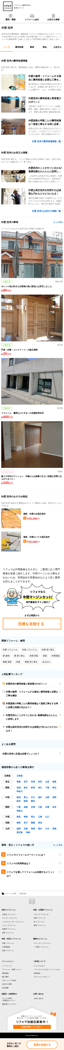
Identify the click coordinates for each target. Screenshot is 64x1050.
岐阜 (19, 800)
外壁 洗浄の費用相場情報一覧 (46, 141)
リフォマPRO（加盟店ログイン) (8, 999)
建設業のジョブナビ (9, 1004)
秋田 (40, 781)
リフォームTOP (10, 893)
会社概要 (5, 988)
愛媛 (33, 822)
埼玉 (40, 787)
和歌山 (20, 810)
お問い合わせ (38, 998)
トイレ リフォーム (8, 925)
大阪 (40, 806)
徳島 (19, 822)
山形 (47, 781)
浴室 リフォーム (8, 933)
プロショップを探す (9, 980)
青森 (19, 781)
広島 (40, 816)
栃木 (26, 787)
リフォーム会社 (32, 19)
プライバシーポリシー (42, 977)
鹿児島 (20, 832)
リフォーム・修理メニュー (11, 969)
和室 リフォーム (40, 918)
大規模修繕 (6, 947)
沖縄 (28, 832)
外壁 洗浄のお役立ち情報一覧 (46, 210)
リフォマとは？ (39, 966)
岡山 (33, 816)
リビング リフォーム (41, 914)
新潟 (19, 797)
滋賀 (26, 806)
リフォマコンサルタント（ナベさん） (47, 969)
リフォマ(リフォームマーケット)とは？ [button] (26, 854)
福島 (54, 781)
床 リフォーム (39, 922)
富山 (26, 797)
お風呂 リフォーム (8, 914)
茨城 (19, 787)
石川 (33, 797)
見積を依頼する (42, 1044)
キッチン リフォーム (9, 918)
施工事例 (5, 977)
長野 (54, 797)
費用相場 (5, 973)
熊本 (40, 828)
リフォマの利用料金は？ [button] (19, 863)
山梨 (47, 797)
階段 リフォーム (40, 925)
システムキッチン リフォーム (12, 922)
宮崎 (54, 828)
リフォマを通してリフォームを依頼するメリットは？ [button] (31, 873)
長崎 (33, 828)
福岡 (19, 828)
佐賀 (26, 828)
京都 (33, 806)
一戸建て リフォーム (41, 947)
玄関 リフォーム (8, 950)
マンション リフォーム (42, 943)
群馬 (33, 787)
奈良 (54, 806)
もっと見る (58, 222)
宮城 (33, 781)
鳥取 (19, 816)
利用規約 (37, 973)
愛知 (33, 800)
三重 (19, 806)
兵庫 (47, 806)
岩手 (26, 781)
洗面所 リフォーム (8, 929)
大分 (47, 828)
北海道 (20, 775)
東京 (54, 787)
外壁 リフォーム (8, 943)
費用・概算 (11, 19)
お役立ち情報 (53, 19)
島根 (26, 816)
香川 (26, 822)
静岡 (26, 800)
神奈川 (20, 791)
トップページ (7, 966)
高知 (40, 822)
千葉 (47, 787)
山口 (47, 816)
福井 (40, 797)
